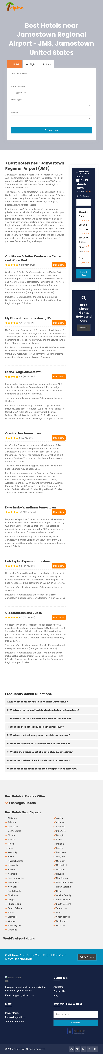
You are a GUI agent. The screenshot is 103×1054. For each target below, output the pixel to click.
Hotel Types (17, 99)
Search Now (53, 130)
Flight (32, 64)
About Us (58, 987)
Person (14, 112)
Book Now (58, 265)
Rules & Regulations (15, 1017)
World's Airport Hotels (19, 938)
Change (87, 191)
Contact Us (59, 991)
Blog (56, 995)
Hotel (16, 64)
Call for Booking (87, 957)
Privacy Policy (12, 1013)
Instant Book (83, 273)
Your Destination (19, 73)
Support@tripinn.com (23, 995)
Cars (48, 64)
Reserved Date (18, 86)
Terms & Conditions (15, 1021)
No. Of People (82, 196)
